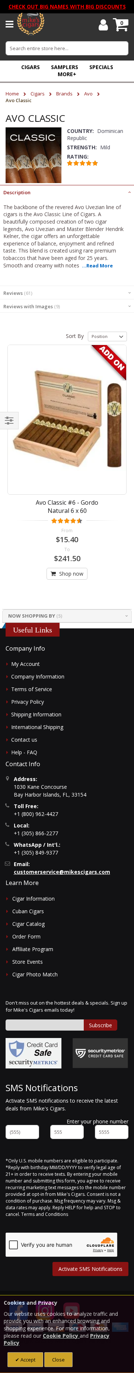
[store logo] (30, 24)
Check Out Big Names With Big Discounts (67, 6)
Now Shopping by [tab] (31, 615)
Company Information (37, 676)
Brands (65, 93)
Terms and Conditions (44, 1214)
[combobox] (67, 48)
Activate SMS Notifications (90, 1268)
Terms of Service (31, 689)
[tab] (67, 191)
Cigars (38, 93)
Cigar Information (33, 898)
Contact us (24, 739)
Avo (89, 93)
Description (17, 192)
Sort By (75, 335)
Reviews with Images (30, 306)
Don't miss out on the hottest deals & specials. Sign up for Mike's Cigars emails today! (66, 1006)
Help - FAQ (24, 752)
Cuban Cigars (28, 911)
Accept (27, 1359)
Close (58, 1359)
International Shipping (37, 727)
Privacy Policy (27, 701)
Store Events (27, 961)
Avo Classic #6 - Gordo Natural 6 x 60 (67, 506)
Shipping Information (36, 714)
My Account (25, 663)
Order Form (26, 936)
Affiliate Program (32, 949)
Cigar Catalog (28, 923)
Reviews (17, 293)
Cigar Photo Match (35, 974)
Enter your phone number (97, 1121)
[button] (67, 74)
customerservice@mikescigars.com (62, 871)
